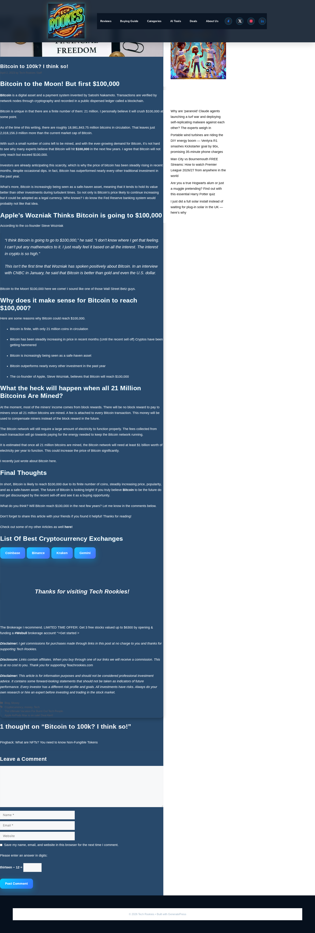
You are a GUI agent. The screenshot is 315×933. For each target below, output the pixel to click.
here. (52, 461)
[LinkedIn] (262, 21)
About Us (212, 21)
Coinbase (12, 553)
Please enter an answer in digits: (23, 855)
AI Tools (175, 21)
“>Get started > (68, 633)
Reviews (105, 21)
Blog (7, 702)
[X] (239, 21)
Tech (37, 707)
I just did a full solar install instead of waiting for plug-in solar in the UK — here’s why (197, 207)
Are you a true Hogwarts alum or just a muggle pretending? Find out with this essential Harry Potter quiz (197, 188)
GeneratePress (177, 914)
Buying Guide (129, 21)
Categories (154, 21)
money (28, 707)
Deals (193, 21)
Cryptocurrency (14, 707)
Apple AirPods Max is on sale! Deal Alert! (29, 715)
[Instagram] (251, 21)
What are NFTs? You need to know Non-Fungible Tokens (56, 742)
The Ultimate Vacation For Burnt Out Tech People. (34, 711)
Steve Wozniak (52, 226)
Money (15, 702)
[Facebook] (228, 21)
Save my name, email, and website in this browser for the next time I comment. (61, 845)
